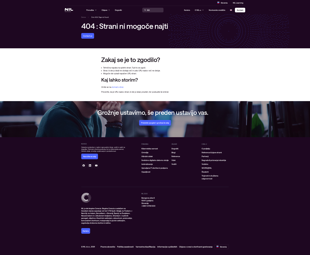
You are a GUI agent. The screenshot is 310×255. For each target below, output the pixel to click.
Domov (83, 17)
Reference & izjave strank (212, 152)
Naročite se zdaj (89, 156)
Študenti (205, 172)
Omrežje (144, 152)
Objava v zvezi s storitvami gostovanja (196, 247)
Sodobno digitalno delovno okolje (155, 160)
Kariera (187, 10)
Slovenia (224, 3)
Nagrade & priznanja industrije (214, 160)
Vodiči (173, 164)
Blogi (173, 152)
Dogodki (174, 148)
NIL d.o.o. (144, 193)
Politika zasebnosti (125, 247)
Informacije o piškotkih (167, 247)
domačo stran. (118, 87)
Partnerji (205, 156)
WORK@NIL (207, 168)
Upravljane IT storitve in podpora (154, 168)
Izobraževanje (147, 164)
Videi (173, 160)
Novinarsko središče (217, 10)
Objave (174, 144)
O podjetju (206, 148)
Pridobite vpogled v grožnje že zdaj (155, 123)
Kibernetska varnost (149, 148)
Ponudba (144, 144)
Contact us (87, 36)
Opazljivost (145, 172)
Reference (175, 156)
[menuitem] (155, 148)
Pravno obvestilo (108, 247)
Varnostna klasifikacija (145, 247)
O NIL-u (198, 10)
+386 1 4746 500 (148, 206)
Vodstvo (205, 164)
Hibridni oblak (147, 156)
